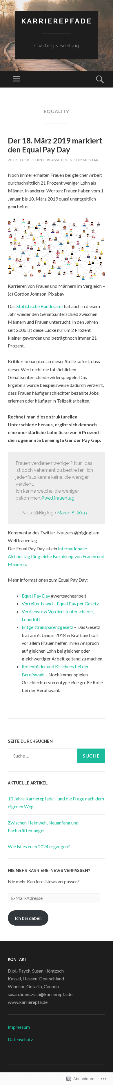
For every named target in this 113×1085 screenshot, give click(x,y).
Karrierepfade (56, 21)
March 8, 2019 (72, 513)
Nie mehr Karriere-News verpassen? (49, 870)
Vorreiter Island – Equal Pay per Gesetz (60, 603)
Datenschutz (20, 1039)
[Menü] (16, 79)
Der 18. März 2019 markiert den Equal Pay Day (55, 145)
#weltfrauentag (57, 498)
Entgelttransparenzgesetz (47, 627)
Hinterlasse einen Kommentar (67, 160)
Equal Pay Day (36, 595)
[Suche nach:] (56, 756)
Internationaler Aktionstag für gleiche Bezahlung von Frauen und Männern (56, 556)
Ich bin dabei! (28, 918)
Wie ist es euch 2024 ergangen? (39, 846)
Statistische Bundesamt (40, 306)
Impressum (19, 1027)
